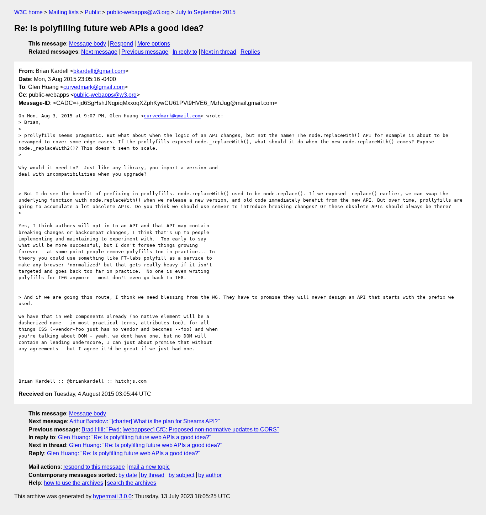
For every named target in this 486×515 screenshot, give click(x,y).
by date (127, 475)
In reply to (185, 52)
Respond (121, 44)
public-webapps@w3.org (138, 12)
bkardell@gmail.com (99, 71)
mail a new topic (149, 467)
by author (210, 475)
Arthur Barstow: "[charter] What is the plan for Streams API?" (144, 421)
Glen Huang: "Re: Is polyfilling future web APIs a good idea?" (134, 437)
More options (153, 44)
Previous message (144, 52)
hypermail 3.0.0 (112, 496)
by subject (181, 475)
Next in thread (218, 52)
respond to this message (94, 467)
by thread (152, 475)
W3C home (28, 12)
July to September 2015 (206, 12)
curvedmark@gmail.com (94, 87)
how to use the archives (73, 483)
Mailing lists (64, 12)
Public (93, 12)
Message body (87, 44)
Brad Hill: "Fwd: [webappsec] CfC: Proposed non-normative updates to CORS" (180, 429)
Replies (250, 52)
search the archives (131, 483)
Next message (99, 52)
